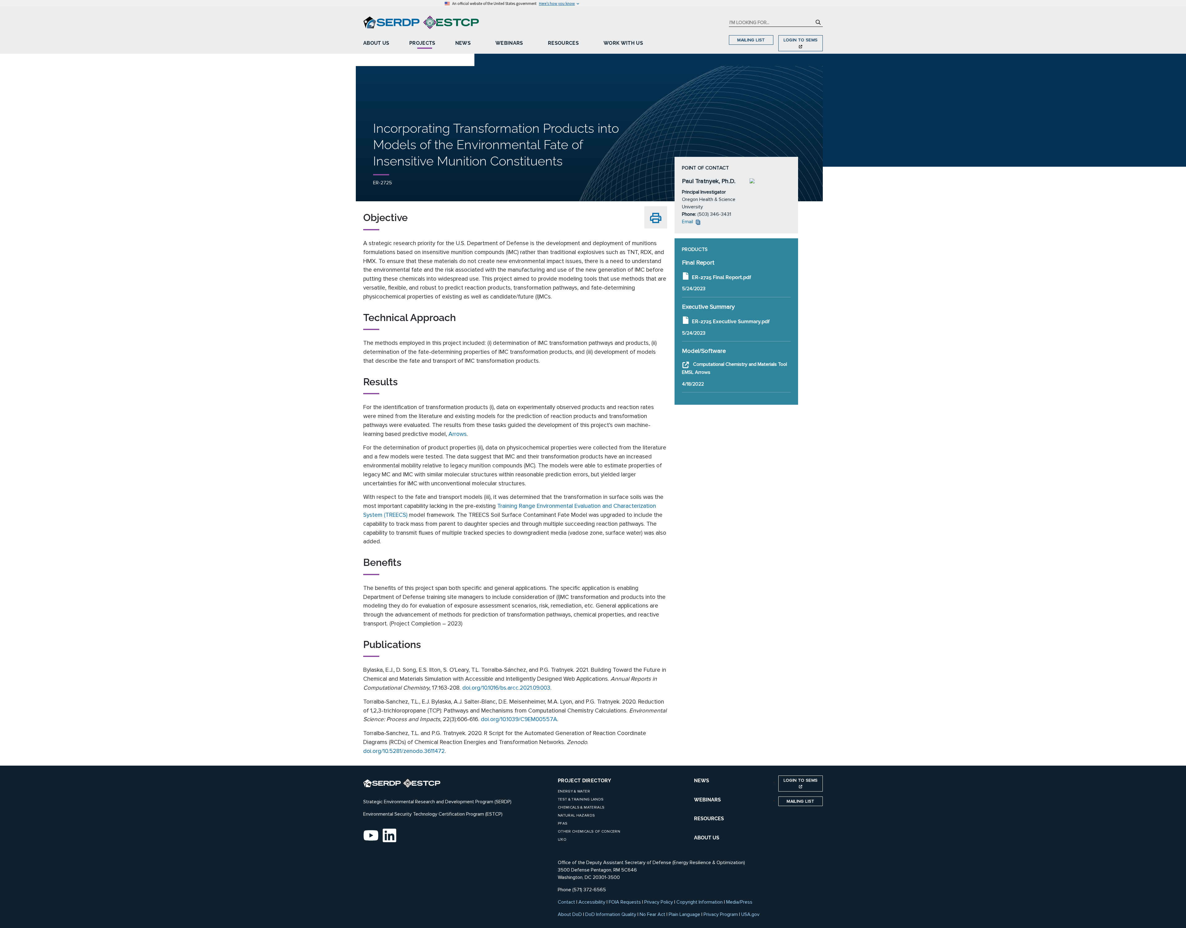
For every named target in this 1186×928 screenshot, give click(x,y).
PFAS (562, 823)
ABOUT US (706, 838)
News (463, 43)
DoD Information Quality (610, 914)
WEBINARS (707, 800)
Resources (563, 43)
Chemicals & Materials (581, 807)
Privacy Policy (658, 902)
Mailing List (751, 40)
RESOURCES (709, 818)
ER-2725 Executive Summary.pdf (731, 321)
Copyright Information (699, 902)
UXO (562, 839)
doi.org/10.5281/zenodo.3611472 (404, 751)
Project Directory (584, 781)
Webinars (509, 43)
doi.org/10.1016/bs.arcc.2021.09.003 (506, 688)
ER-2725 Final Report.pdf (721, 277)
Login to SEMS (801, 40)
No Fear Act (652, 914)
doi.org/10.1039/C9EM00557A (519, 719)
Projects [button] (422, 43)
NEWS (701, 781)
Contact (566, 902)
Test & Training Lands (581, 799)
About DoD (570, 914)
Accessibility (591, 902)
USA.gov (750, 914)
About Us (376, 43)
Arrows (457, 434)
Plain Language (684, 914)
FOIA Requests (625, 902)
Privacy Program (721, 914)
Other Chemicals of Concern (589, 831)
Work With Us (623, 43)
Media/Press (739, 902)
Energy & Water (574, 791)
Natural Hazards (576, 815)
